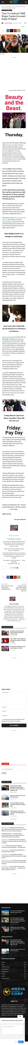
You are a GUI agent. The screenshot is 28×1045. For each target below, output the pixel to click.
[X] (11, 30)
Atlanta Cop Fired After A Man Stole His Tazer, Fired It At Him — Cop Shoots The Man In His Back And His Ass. (13, 868)
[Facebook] (8, 30)
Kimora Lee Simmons (7, 337)
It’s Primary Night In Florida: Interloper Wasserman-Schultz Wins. (17, 804)
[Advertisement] (14, 72)
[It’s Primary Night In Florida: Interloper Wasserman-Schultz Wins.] (5, 804)
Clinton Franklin (8, 23)
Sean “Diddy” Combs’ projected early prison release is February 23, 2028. (18, 640)
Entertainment (8, 6)
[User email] (17, 568)
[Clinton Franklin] (3, 23)
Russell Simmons (18, 339)
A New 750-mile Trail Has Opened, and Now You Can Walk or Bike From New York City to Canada (14, 841)
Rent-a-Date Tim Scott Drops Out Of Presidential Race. (7, 587)
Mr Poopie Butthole (6, 833)
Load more (13, 819)
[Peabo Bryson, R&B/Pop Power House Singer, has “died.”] (5, 648)
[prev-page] (3, 654)
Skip (16, 1041)
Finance (10, 10)
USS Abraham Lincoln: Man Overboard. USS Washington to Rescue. (17, 812)
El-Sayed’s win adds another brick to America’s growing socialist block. (17, 632)
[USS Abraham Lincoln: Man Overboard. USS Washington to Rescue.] (5, 813)
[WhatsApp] (18, 30)
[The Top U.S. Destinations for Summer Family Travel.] (5, 912)
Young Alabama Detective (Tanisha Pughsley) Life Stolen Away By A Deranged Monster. (14, 856)
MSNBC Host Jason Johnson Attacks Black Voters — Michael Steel (18, 929)
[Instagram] (15, 568)
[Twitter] (10, 568)
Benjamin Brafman (7, 221)
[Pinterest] (15, 30)
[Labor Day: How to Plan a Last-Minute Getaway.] (5, 797)
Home (3, 6)
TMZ (20, 386)
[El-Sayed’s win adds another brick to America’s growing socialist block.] (5, 632)
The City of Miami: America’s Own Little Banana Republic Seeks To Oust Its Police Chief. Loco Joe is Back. (13, 835)
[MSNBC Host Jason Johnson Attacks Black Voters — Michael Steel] (5, 929)
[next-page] (5, 654)
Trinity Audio (16, 90)
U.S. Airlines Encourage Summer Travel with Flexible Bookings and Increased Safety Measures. (14, 862)
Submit (4, 773)
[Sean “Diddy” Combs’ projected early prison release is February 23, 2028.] (5, 640)
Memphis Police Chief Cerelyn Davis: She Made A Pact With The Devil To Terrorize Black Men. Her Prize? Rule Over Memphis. (14, 829)
